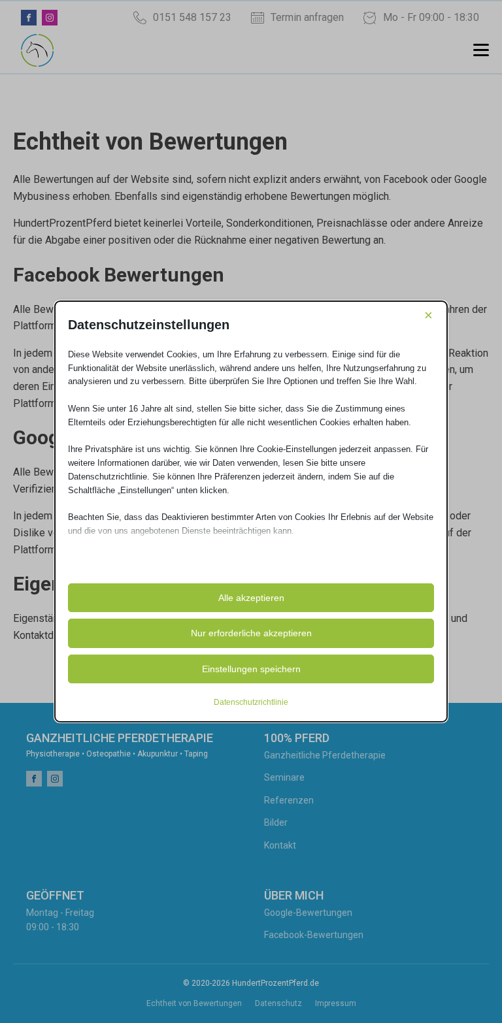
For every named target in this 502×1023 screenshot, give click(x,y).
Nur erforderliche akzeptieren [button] (251, 633)
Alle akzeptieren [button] (251, 598)
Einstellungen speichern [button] (251, 669)
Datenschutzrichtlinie (251, 702)
